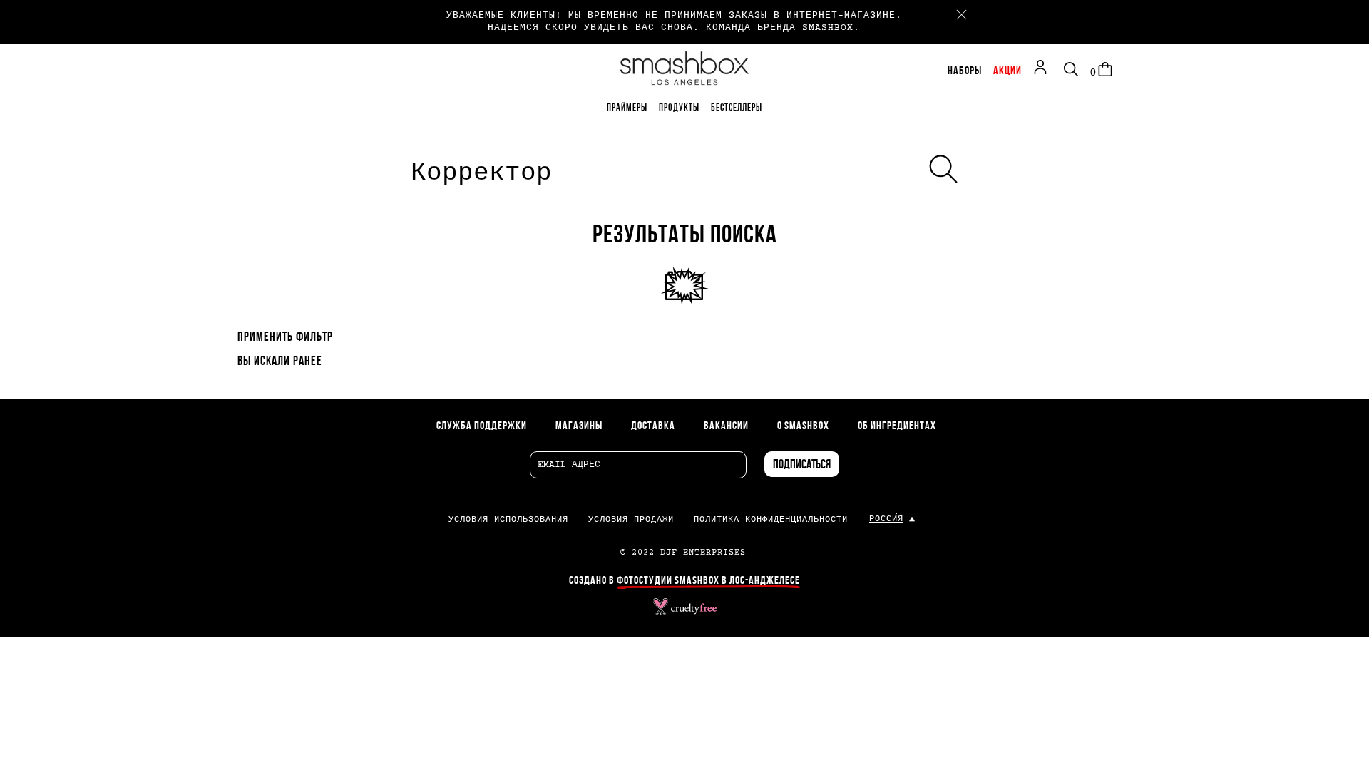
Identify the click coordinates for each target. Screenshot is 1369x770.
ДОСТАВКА (653, 426)
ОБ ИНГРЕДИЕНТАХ (897, 426)
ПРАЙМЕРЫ (627, 108)
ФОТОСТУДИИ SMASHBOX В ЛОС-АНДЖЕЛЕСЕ (708, 581)
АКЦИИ (1007, 71)
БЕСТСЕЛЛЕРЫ (736, 108)
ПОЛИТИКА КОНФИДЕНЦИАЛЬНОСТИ (771, 520)
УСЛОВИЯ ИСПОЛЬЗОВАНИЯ (508, 520)
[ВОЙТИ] (1044, 69)
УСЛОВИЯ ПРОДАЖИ (631, 520)
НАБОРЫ (965, 71)
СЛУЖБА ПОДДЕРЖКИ (481, 426)
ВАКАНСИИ (726, 426)
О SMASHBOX (803, 426)
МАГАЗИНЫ (579, 426)
